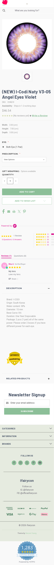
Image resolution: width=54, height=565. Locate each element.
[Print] (14, 211)
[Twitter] (19, 211)
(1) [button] (48, 234)
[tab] (6, 256)
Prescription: (10, 154)
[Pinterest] (24, 211)
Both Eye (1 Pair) (14, 147)
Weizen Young (30, 533)
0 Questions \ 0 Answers (12, 239)
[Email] (8, 211)
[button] (39, 115)
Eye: (4, 142)
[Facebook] (3, 211)
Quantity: (8, 174)
